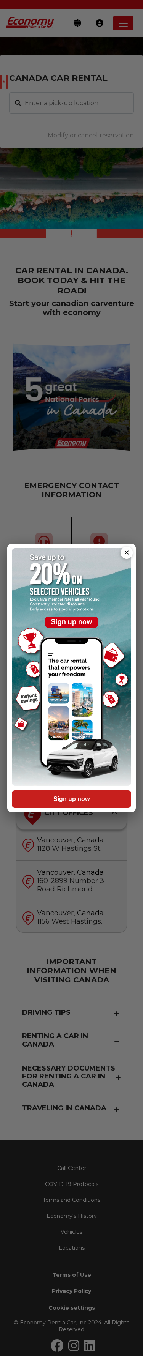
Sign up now (71, 799)
